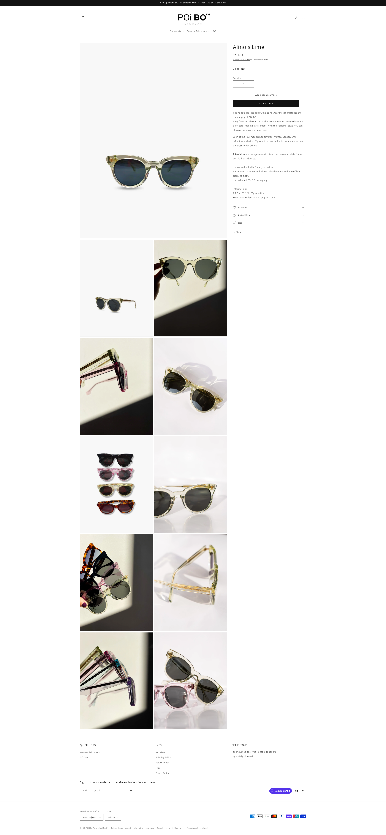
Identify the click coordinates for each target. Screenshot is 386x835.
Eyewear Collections (90, 752)
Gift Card (84, 757)
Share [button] (239, 232)
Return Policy (162, 762)
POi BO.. (89, 828)
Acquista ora (266, 103)
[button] (83, 17)
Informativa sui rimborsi (121, 828)
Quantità (237, 78)
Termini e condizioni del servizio (170, 828)
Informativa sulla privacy (144, 828)
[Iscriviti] (130, 790)
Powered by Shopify (100, 828)
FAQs (158, 767)
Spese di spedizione (241, 59)
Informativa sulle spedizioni (197, 828)
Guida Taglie (239, 68)
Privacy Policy (162, 773)
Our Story (160, 752)
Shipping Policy (163, 757)
